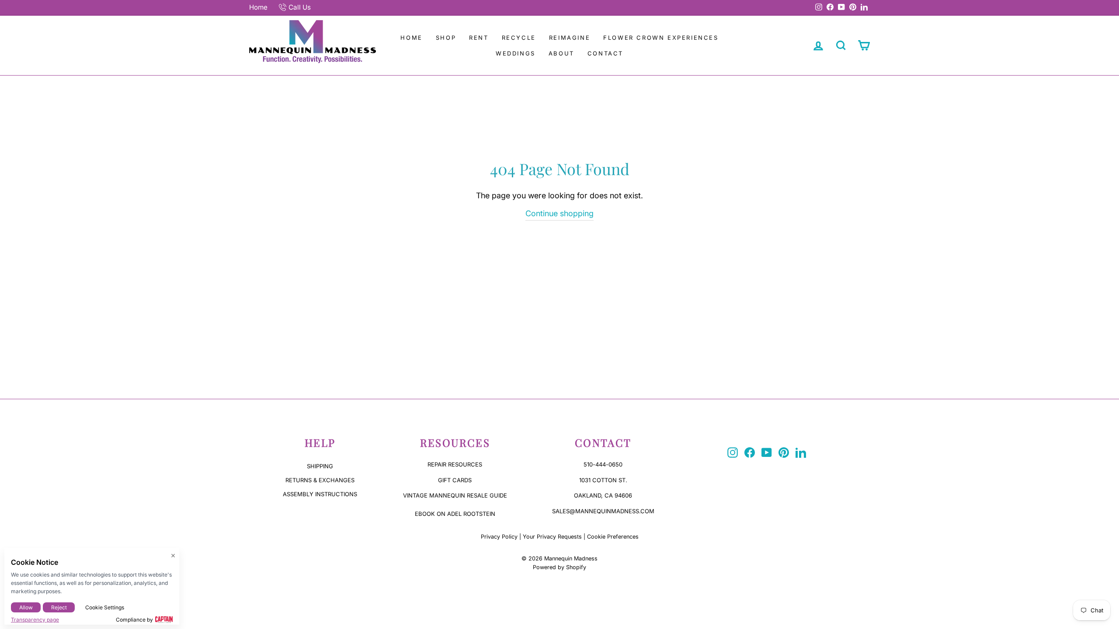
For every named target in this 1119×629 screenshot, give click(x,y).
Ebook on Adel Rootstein (455, 513)
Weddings (515, 53)
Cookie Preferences (613, 536)
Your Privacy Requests (552, 536)
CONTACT (605, 53)
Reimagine (569, 37)
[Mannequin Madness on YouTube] (766, 452)
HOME (411, 37)
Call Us (299, 7)
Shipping (320, 466)
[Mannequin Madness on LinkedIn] (801, 452)
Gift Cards (455, 480)
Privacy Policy (499, 536)
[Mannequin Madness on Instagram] (732, 452)
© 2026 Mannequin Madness (559, 558)
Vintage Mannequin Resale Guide (455, 495)
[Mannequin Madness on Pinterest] (783, 452)
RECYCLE (519, 37)
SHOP (446, 37)
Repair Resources (454, 464)
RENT (478, 37)
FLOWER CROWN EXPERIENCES (660, 37)
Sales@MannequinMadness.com (603, 511)
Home (258, 7)
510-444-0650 (603, 464)
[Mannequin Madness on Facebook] (749, 452)
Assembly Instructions (320, 494)
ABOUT (561, 53)
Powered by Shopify (559, 567)
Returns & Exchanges (319, 480)
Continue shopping (559, 213)
